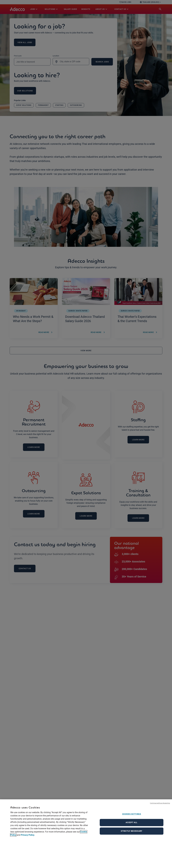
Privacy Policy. (28, 835)
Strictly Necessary (131, 831)
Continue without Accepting (160, 803)
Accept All (131, 822)
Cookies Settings (131, 814)
